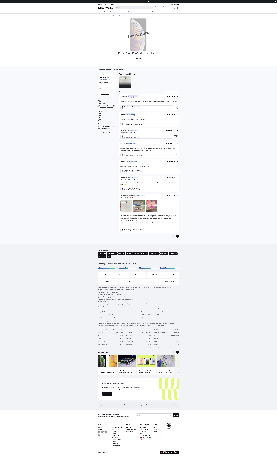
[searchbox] (135, 7)
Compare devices (116, 443)
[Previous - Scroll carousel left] (173, 352)
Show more (123, 224)
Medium (155, 431)
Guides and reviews (116, 439)
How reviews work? (105, 94)
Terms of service (143, 427)
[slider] (99, 107)
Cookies (141, 433)
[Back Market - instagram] (99, 432)
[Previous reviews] (173, 236)
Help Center (115, 437)
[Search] (117, 8)
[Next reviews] (177, 236)
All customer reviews (116, 445)
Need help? (168, 8)
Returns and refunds (116, 435)
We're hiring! (101, 429)
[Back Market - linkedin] (105, 432)
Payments (114, 431)
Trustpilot (156, 427)
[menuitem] (116, 11)
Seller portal (114, 429)
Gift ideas (114, 441)
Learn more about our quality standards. (155, 325)
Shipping (114, 433)
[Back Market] (105, 8)
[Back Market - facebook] (99, 435)
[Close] (275, 1)
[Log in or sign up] (174, 7)
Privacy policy (143, 431)
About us (100, 427)
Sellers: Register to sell (117, 427)
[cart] (177, 7)
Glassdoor (156, 429)
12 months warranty (144, 429)
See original (133, 225)
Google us (119, 389)
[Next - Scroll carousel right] (177, 352)
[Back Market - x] (102, 432)
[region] (149, 82)
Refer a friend (129, 427)
